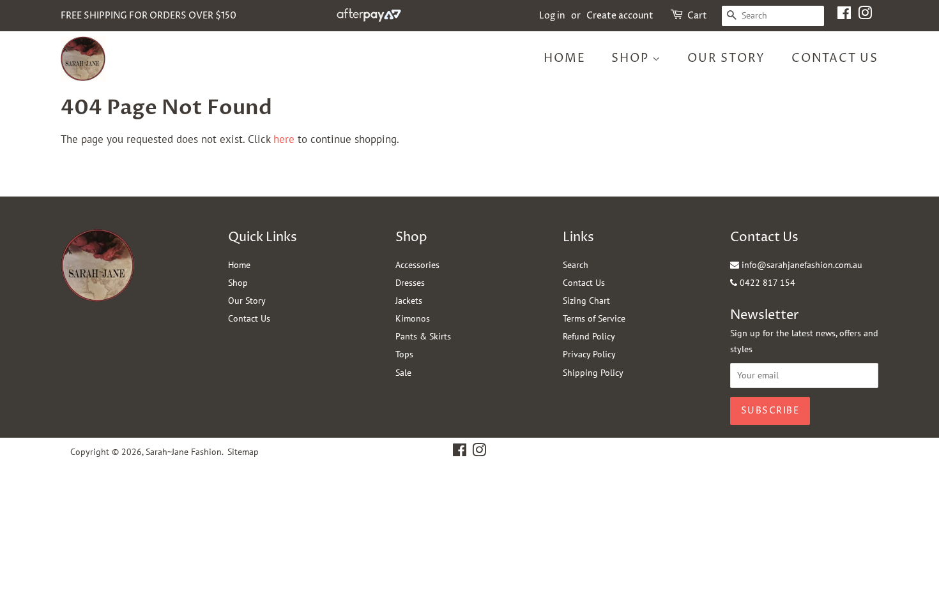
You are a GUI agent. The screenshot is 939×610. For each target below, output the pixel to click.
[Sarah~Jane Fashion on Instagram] (865, 16)
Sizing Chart (586, 300)
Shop (631, 58)
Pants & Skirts (423, 336)
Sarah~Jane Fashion (184, 452)
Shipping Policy (593, 372)
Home (564, 58)
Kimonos (412, 318)
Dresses (410, 282)
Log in (552, 16)
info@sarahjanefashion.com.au (800, 265)
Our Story (726, 58)
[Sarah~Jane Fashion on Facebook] (844, 16)
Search (575, 265)
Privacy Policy (589, 354)
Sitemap (243, 452)
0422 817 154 (766, 282)
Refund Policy (589, 336)
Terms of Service (594, 318)
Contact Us (834, 58)
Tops (404, 354)
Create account (619, 16)
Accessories (417, 265)
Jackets (408, 300)
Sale (403, 372)
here (283, 139)
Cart (697, 16)
